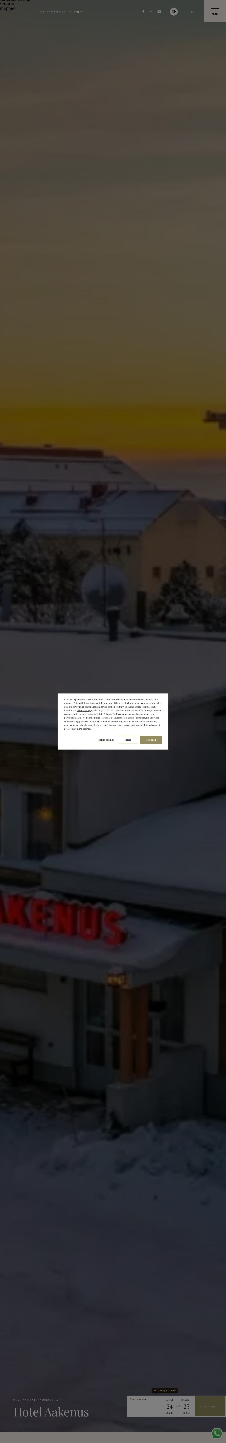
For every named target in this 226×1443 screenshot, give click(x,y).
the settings (84, 729)
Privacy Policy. (84, 710)
